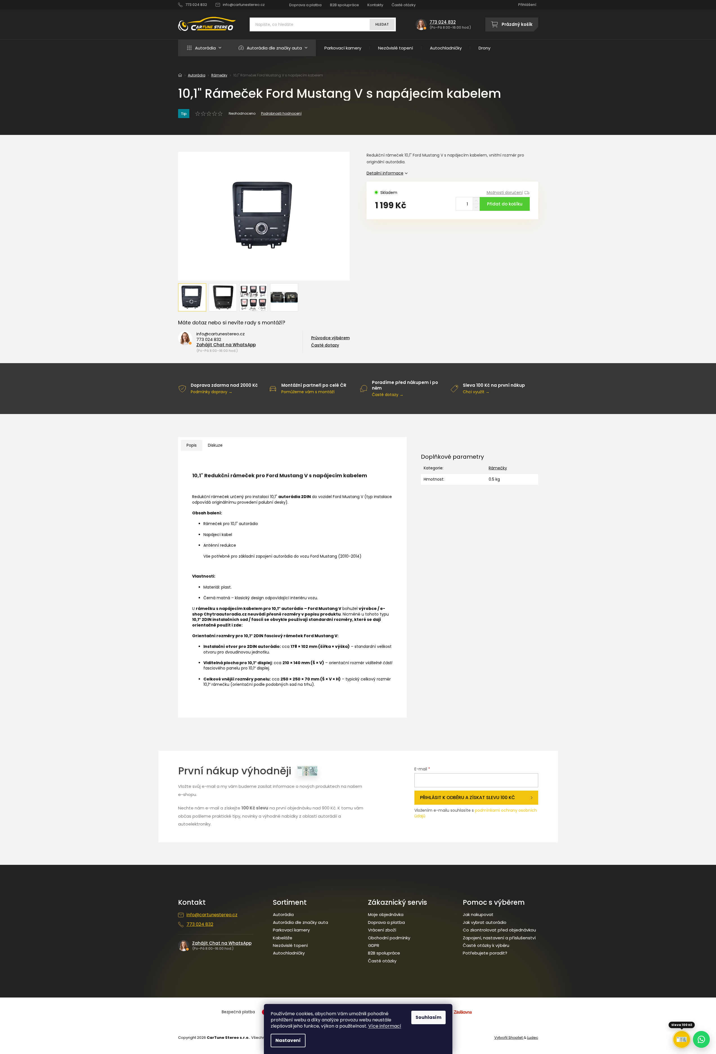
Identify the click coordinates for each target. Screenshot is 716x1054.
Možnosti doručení (505, 192)
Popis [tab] (192, 445)
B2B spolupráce (344, 5)
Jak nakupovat (478, 914)
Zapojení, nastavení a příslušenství (499, 937)
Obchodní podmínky (389, 937)
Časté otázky (404, 5)
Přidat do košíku (504, 204)
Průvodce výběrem (330, 338)
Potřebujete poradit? (485, 953)
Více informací (384, 1026)
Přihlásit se (476, 798)
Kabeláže (282, 937)
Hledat (382, 24)
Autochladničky (289, 953)
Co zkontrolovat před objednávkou (499, 930)
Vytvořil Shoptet (509, 1037)
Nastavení (288, 1040)
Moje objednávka (385, 914)
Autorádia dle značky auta (300, 922)
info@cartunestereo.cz (220, 334)
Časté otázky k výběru (486, 945)
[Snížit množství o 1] (476, 207)
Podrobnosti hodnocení (281, 113)
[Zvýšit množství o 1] (476, 200)
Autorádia (283, 914)
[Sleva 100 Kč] (681, 1039)
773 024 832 (208, 339)
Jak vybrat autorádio (484, 922)
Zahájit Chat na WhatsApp (226, 345)
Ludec (532, 1037)
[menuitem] (204, 47)
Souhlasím (428, 1017)
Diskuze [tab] (215, 445)
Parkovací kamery (291, 930)
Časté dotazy (325, 345)
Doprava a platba (305, 5)
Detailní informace (385, 173)
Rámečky (498, 468)
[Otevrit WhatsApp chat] (701, 1039)
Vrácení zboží (382, 930)
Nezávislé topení (290, 945)
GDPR (373, 945)
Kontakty (375, 5)
